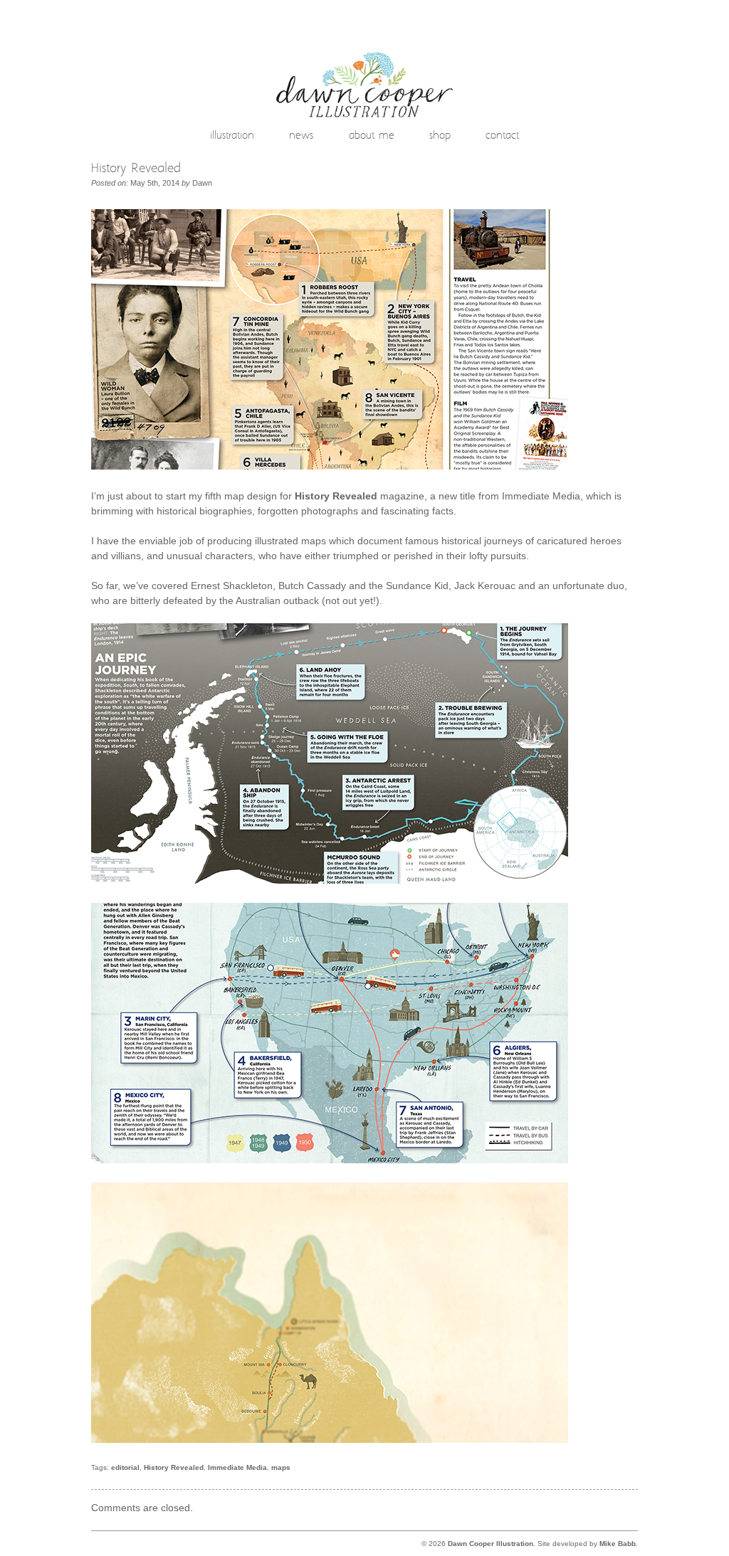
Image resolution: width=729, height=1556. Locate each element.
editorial (125, 1467)
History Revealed (174, 1467)
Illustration (232, 137)
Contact (502, 137)
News (301, 137)
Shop (440, 137)
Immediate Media (237, 1467)
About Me (371, 137)
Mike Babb (617, 1543)
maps (280, 1467)
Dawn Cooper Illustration (490, 1543)
